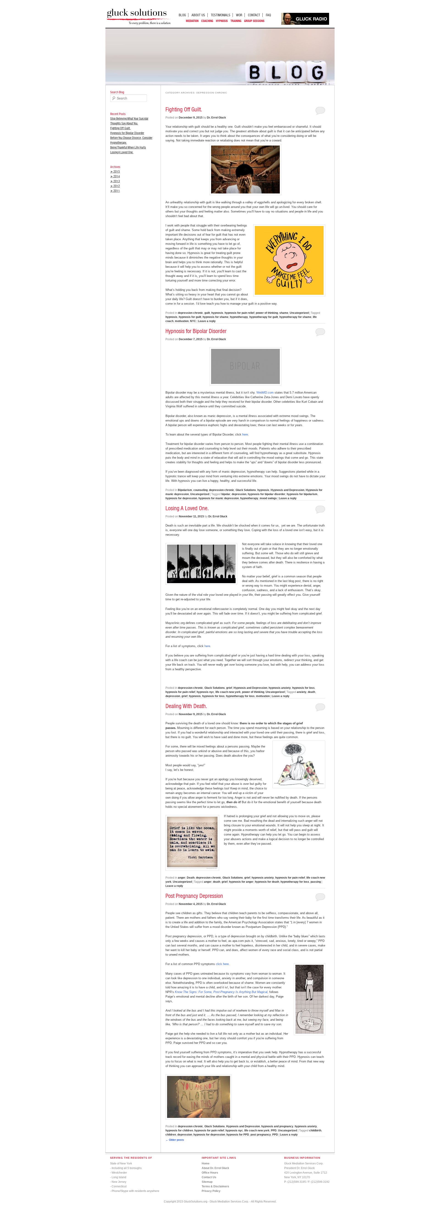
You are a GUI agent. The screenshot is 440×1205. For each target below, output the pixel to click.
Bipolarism (185, 490)
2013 (116, 181)
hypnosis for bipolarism (302, 494)
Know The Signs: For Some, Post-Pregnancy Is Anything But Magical (221, 992)
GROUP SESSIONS (254, 21)
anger (181, 877)
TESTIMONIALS (220, 15)
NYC (193, 321)
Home (205, 1163)
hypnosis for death (267, 881)
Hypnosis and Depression (287, 490)
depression (239, 494)
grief (229, 687)
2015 (116, 171)
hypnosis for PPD (237, 1134)
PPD (274, 1130)
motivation (182, 321)
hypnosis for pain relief (239, 312)
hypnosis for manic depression (218, 498)
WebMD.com (265, 392)
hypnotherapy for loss (240, 696)
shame (283, 312)
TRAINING (236, 21)
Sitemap (207, 1181)
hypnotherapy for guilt (263, 317)
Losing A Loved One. (121, 152)
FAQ (268, 15)
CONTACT (254, 15)
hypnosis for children (179, 1130)
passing (316, 881)
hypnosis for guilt (190, 317)
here (245, 434)
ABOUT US (198, 15)
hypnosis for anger (241, 881)
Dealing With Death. (186, 706)
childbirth (315, 1130)
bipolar (225, 494)
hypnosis (217, 312)
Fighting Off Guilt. (120, 128)
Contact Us (209, 1177)
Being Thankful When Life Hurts (128, 147)
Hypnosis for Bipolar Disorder (127, 133)
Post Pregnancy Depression (194, 896)
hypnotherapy (239, 317)
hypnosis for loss (303, 687)
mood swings (268, 498)
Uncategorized (299, 312)
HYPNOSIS (222, 21)
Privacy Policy (211, 1191)
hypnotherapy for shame (295, 317)
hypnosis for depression (181, 498)
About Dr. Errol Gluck (215, 1168)
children (170, 1134)
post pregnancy (260, 1134)
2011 (116, 191)
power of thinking (267, 312)
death (311, 692)
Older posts (174, 1140)
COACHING (207, 21)
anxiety (301, 692)
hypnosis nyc (205, 692)
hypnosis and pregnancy (277, 1126)
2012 (116, 186)
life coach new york (228, 692)
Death (191, 877)
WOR (239, 15)
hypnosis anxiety (280, 687)
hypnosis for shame (215, 317)
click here (222, 964)
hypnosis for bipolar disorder (266, 494)
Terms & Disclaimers (215, 1186)
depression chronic (190, 312)
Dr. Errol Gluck (216, 117)
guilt (207, 312)
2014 (116, 176)
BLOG (182, 15)
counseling (200, 490)
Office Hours (210, 1172)
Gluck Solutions (246, 490)
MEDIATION (192, 21)
